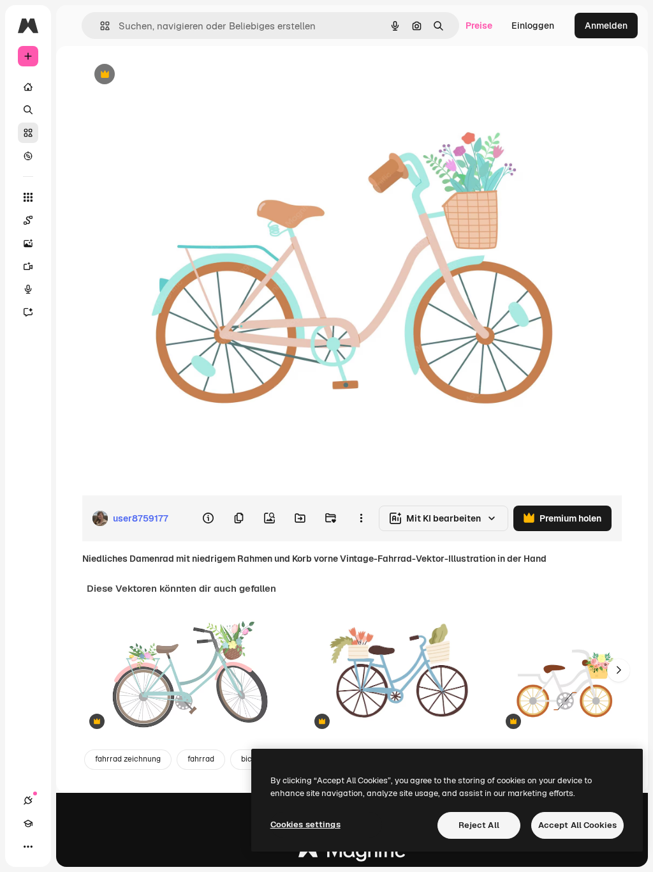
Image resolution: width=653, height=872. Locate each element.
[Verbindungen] (28, 800)
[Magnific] (352, 854)
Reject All (479, 825)
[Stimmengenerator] (28, 289)
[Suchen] (28, 110)
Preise (479, 25)
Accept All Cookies (577, 825)
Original (163, 75)
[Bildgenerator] (28, 243)
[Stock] (28, 133)
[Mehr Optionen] (361, 518)
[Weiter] (618, 670)
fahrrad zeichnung (128, 759)
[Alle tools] (28, 197)
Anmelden (606, 25)
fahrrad (200, 759)
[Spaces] (28, 220)
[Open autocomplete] (99, 26)
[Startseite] (28, 87)
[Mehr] (28, 846)
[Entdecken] (28, 156)
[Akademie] (28, 823)
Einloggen (532, 25)
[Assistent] (28, 312)
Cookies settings (305, 824)
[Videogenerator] (28, 266)
